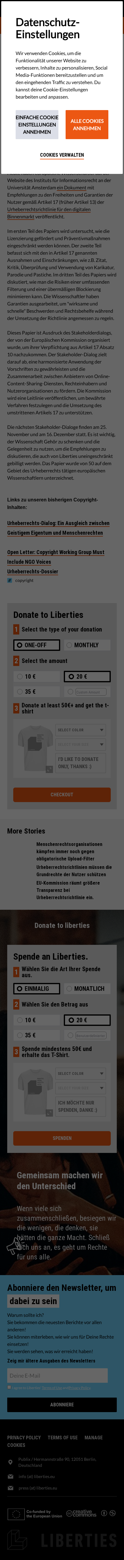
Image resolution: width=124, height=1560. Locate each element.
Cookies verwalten (62, 155)
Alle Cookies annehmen (87, 124)
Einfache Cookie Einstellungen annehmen (37, 124)
